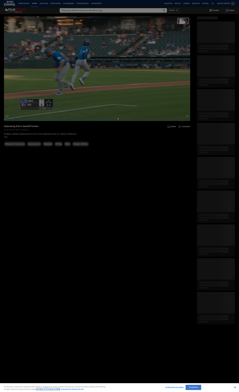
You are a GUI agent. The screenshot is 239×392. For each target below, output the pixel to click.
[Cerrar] (235, 387)
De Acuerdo (193, 387)
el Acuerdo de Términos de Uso (72, 389)
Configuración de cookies (174, 387)
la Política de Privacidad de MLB (48, 389)
